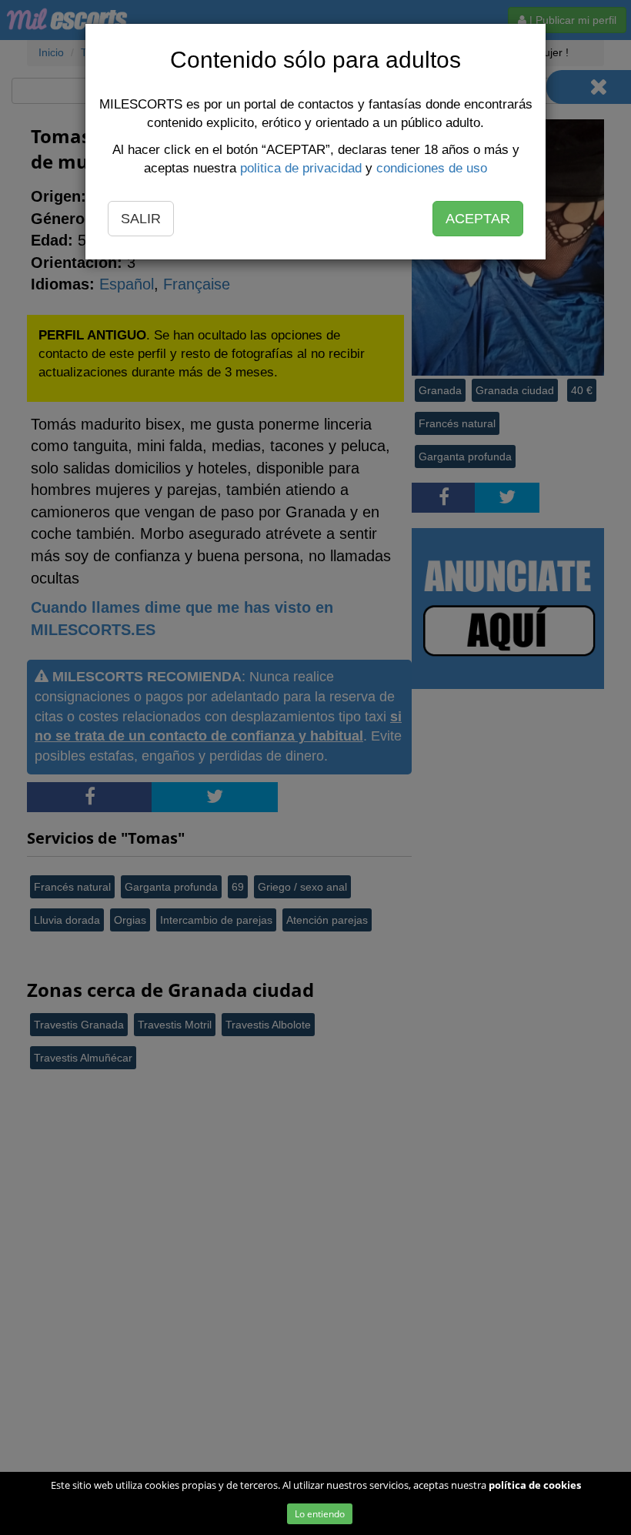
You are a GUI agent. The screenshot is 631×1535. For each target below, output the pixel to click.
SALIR (141, 218)
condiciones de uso (431, 168)
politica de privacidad (301, 168)
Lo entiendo (320, 1513)
